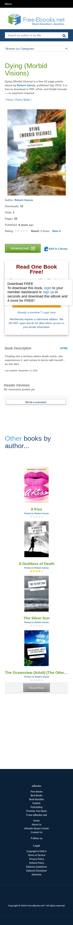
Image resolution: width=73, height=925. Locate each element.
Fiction (27, 677)
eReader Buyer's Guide (36, 828)
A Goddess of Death (37, 564)
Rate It (56, 231)
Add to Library (58, 248)
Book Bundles (36, 799)
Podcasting (36, 807)
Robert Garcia (26, 85)
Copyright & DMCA (36, 851)
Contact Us (36, 832)
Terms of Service (36, 855)
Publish (36, 803)
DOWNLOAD (20, 248)
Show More (36, 688)
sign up (48, 292)
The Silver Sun (37, 618)
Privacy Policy (36, 859)
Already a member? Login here (36, 312)
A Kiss (36, 509)
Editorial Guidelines (36, 867)
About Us (36, 824)
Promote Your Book (36, 811)
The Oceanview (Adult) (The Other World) (36, 673)
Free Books (37, 791)
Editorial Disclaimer (36, 870)
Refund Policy (36, 863)
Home (36, 820)
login (47, 288)
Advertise (36, 874)
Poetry (27, 513)
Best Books (36, 795)
